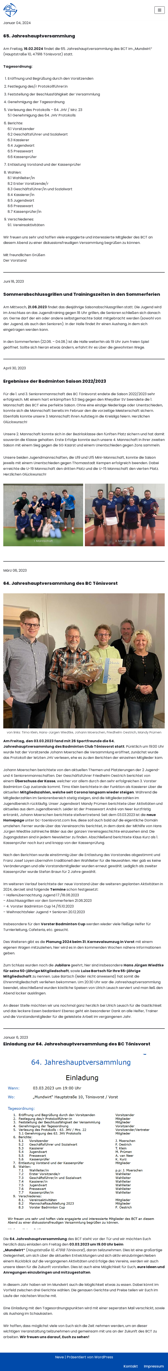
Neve (59, 1357)
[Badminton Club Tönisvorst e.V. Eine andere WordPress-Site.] (10, 10)
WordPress (103, 1357)
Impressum (154, 1366)
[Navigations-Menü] (159, 10)
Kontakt (131, 1366)
